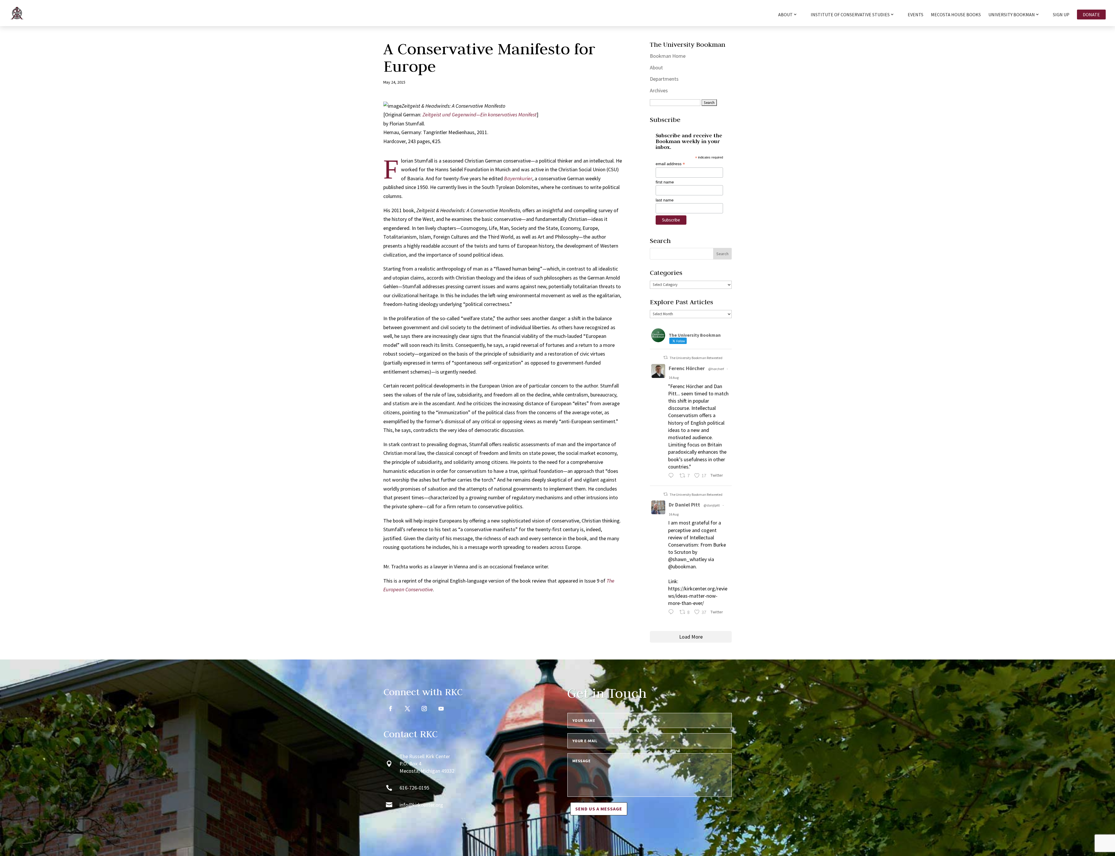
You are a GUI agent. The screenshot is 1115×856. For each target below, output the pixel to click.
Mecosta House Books (956, 14)
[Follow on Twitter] (407, 708)
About (656, 67)
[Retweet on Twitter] (665, 357)
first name (665, 182)
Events (915, 14)
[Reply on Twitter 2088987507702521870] (672, 476)
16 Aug (674, 377)
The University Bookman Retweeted (696, 358)
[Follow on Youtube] (441, 708)
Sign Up (1061, 14)
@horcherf (716, 369)
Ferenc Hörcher (687, 368)
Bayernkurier (518, 178)
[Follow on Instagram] (424, 708)
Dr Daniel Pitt (684, 504)
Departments (664, 78)
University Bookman (1011, 14)
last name (665, 200)
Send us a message (598, 809)
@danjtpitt (712, 505)
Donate (1091, 14)
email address (670, 164)
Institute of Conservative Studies (850, 14)
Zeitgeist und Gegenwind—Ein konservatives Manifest (479, 114)
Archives (659, 90)
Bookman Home (668, 56)
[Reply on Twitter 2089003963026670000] (672, 613)
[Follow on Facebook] (390, 708)
